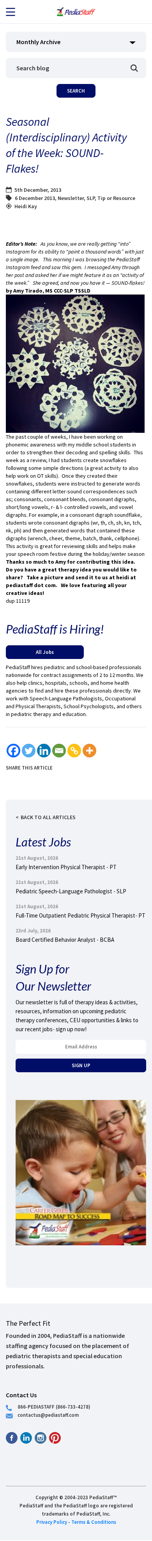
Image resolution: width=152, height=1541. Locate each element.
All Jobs (45, 652)
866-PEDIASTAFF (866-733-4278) (54, 1407)
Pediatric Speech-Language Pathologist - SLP (71, 891)
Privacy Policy (51, 1522)
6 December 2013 (35, 198)
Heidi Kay (25, 206)
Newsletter (71, 198)
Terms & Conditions (93, 1522)
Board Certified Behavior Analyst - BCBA (65, 939)
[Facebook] (13, 750)
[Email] (59, 750)
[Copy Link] (74, 750)
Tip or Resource (116, 198)
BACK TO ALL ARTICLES (48, 817)
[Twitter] (28, 750)
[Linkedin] (44, 750)
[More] (89, 750)
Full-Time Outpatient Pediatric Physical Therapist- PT (80, 915)
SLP (91, 198)
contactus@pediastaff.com (48, 1415)
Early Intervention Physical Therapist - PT (66, 867)
